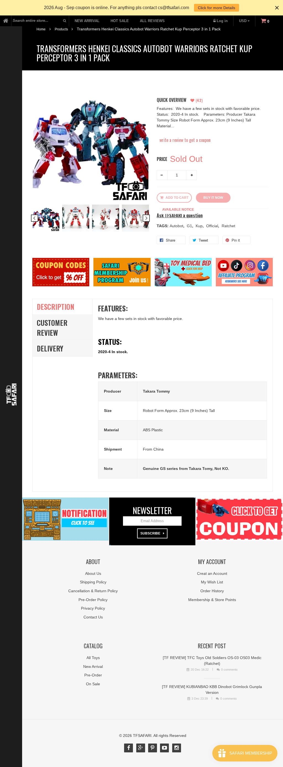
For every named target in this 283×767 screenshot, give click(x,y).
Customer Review (52, 328)
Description (55, 306)
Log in (222, 21)
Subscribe (150, 533)
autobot (177, 226)
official (212, 226)
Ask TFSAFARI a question (180, 215)
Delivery (50, 348)
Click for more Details (216, 8)
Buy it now (213, 198)
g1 (190, 226)
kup (200, 226)
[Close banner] (277, 7)
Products (61, 29)
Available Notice (178, 209)
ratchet (228, 226)
